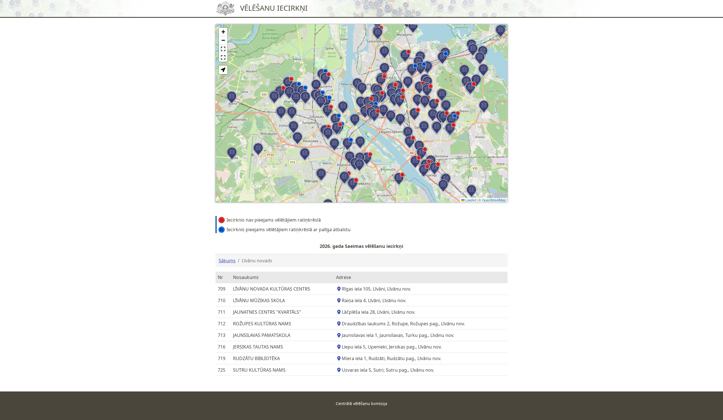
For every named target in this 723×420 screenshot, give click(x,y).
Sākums (227, 260)
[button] (325, 79)
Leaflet (470, 200)
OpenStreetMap (494, 200)
